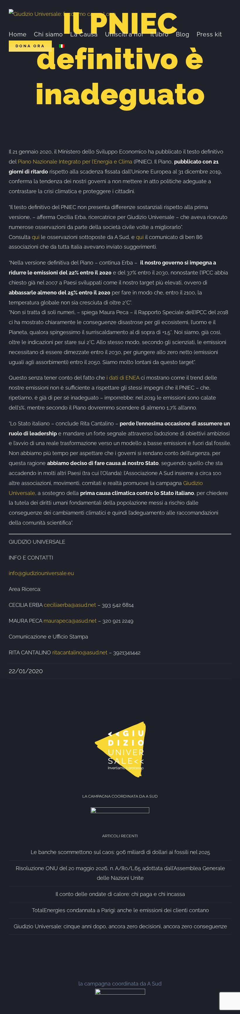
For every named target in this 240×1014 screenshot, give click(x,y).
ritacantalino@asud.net (79, 652)
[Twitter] (120, 954)
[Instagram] (133, 954)
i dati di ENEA (123, 378)
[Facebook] (107, 954)
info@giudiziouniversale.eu (41, 573)
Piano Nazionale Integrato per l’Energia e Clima (75, 162)
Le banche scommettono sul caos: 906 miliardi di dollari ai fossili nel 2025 (120, 852)
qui (36, 237)
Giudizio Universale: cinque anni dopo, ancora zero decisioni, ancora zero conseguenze (120, 926)
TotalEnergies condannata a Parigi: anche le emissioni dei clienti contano (120, 910)
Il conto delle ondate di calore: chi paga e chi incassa (120, 894)
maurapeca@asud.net (70, 621)
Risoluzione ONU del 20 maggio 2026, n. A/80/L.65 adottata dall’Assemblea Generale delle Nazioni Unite (120, 873)
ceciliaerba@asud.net (70, 605)
